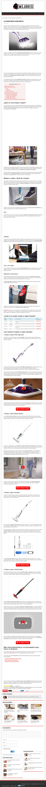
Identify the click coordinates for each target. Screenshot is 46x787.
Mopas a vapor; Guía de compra (9, 87)
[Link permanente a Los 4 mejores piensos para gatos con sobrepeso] (23, 717)
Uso (6, 88)
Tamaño (7, 89)
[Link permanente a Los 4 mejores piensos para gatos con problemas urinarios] (9, 706)
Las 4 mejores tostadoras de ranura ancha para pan (36, 711)
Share (22, 690)
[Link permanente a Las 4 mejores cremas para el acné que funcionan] (5, 765)
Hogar (6, 17)
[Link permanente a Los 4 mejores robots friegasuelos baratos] (36, 717)
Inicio (3, 17)
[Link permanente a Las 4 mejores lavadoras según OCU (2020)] (25, 759)
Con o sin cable (8, 90)
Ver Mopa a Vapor (24, 409)
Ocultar (19, 84)
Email (4, 742)
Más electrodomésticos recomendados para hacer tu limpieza (14, 99)
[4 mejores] (23, 9)
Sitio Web (4, 745)
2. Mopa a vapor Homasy (10, 97)
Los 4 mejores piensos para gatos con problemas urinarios (9, 711)
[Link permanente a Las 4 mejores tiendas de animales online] (25, 763)
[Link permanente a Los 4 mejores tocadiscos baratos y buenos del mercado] (5, 770)
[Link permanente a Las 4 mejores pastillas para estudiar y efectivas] (25, 754)
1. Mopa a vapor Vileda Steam (10, 98)
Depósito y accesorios (9, 91)
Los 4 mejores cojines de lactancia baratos (9, 721)
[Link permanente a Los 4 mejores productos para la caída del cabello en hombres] (25, 768)
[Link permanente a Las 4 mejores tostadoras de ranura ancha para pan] (36, 706)
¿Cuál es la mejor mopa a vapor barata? (11, 92)
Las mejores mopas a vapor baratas (10, 93)
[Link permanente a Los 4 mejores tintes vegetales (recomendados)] (5, 774)
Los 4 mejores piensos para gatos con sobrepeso (22, 721)
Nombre (4, 739)
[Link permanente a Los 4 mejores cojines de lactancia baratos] (9, 717)
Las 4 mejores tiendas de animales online (35, 762)
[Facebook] (12, 751)
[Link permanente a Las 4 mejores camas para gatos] (23, 706)
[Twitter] (14, 751)
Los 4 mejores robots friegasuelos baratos (35, 721)
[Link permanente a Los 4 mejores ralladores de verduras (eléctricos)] (5, 761)
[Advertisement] (23, 64)
